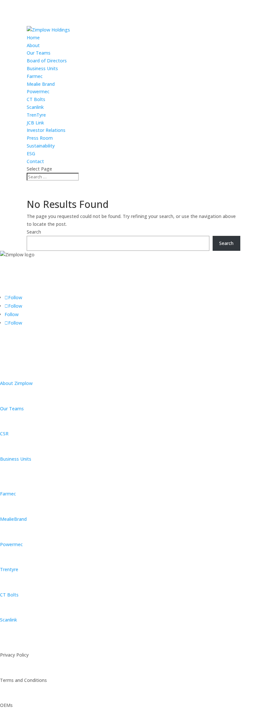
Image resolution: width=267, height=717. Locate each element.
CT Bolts (36, 99)
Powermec (38, 91)
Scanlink (35, 107)
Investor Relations (46, 130)
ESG (31, 153)
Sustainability (41, 146)
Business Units (42, 68)
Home (33, 37)
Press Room (40, 138)
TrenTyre (36, 115)
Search (34, 232)
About (33, 45)
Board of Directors (47, 61)
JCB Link (35, 123)
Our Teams (38, 53)
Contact (35, 161)
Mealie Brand (41, 84)
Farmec (35, 76)
